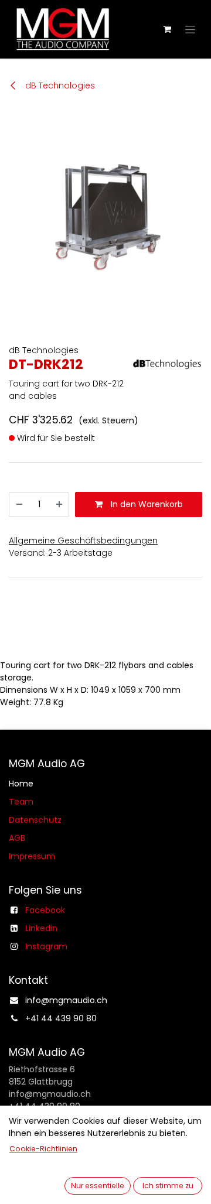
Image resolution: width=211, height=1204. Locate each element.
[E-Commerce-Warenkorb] (167, 29)
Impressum (32, 856)
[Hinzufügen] (59, 504)
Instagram (46, 946)
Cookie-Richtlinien (43, 1149)
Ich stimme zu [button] (167, 1186)
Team (21, 802)
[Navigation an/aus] (190, 29)
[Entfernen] (19, 504)
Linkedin (41, 928)
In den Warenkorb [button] (145, 504)
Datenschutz (35, 820)
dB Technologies (59, 85)
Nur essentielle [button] (97, 1186)
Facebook (45, 910)
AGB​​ (17, 838)
